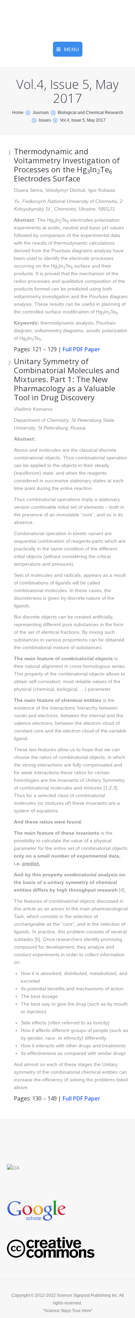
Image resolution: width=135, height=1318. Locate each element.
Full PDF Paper (81, 349)
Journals (41, 112)
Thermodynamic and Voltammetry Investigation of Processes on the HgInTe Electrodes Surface (67, 164)
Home (18, 112)
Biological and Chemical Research (90, 112)
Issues (45, 120)
